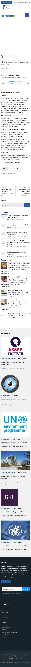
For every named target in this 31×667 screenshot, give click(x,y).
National (4, 622)
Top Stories (10, 219)
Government (5, 612)
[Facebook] (3, 16)
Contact (27, 662)
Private (3, 615)
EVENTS (9, 227)
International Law (15, 169)
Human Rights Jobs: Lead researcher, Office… (15, 546)
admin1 (7, 68)
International (11, 55)
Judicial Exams (6, 635)
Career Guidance (6, 627)
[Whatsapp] (14, 16)
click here (17, 162)
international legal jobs (9, 173)
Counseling (4, 630)
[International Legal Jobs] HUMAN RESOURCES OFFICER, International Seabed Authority (18, 242)
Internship (4, 620)
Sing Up (25, 589)
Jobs (3, 610)
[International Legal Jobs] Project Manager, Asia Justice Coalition (24, 191)
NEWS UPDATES (11, 236)
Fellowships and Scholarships (9, 632)
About (3, 662)
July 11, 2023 (17, 508)
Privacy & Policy (18, 662)
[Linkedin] (6, 16)
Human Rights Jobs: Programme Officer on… (14, 512)
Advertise (9, 662)
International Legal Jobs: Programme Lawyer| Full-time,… (14, 400)
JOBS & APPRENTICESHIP (15, 82)
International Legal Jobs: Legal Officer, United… (15, 442)
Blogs (3, 637)
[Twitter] (8, 16)
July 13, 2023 (22, 472)
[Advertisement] (15, 34)
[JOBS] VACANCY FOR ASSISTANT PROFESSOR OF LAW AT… (7, 191)
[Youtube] (11, 16)
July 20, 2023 (22, 359)
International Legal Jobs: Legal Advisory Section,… (13, 477)
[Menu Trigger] (27, 15)
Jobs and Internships (8, 359)
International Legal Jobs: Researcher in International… (12, 363)
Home (4, 55)
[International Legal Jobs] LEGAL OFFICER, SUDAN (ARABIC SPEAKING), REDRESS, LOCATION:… (18, 252)
